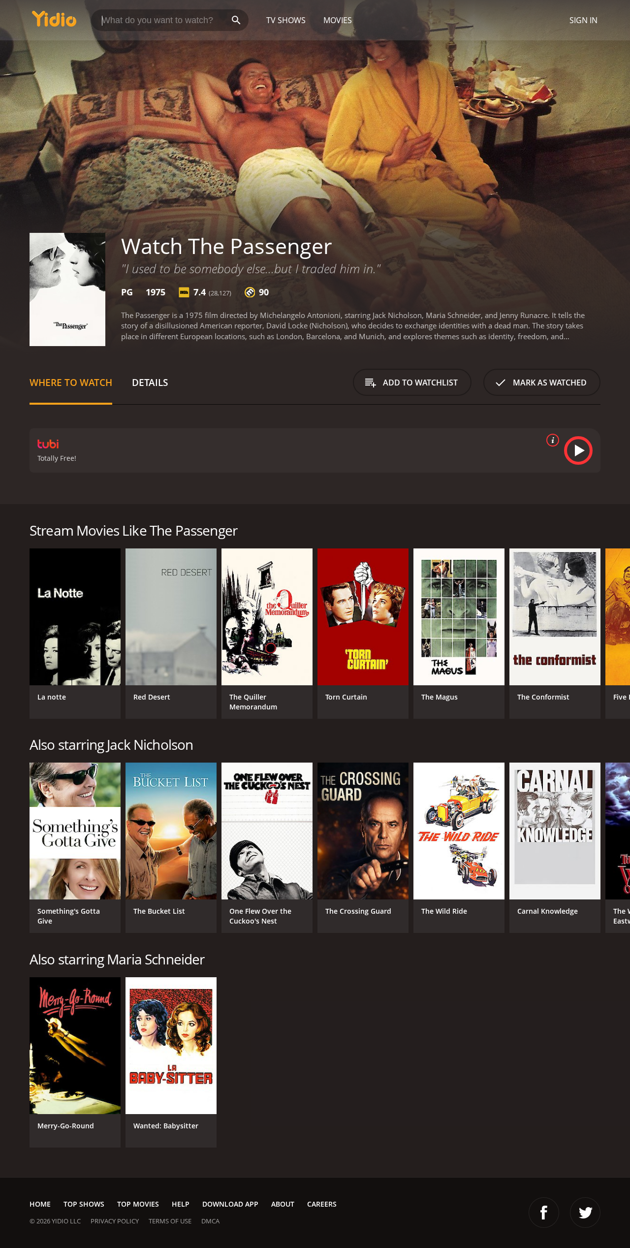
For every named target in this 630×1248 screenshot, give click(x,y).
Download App (230, 1204)
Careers (322, 1204)
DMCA (210, 1220)
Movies (337, 20)
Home (40, 1204)
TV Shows (286, 20)
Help (180, 1204)
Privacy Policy (115, 1220)
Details (150, 382)
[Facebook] (544, 1212)
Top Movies (138, 1204)
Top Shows (83, 1204)
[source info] (550, 440)
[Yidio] (54, 22)
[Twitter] (585, 1212)
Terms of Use (170, 1220)
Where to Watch (71, 382)
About (282, 1204)
